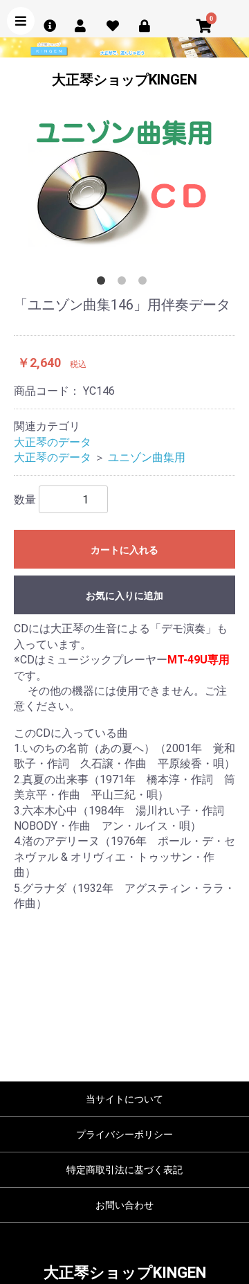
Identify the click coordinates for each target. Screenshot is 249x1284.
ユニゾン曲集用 (146, 457)
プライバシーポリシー (124, 1134)
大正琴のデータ (52, 442)
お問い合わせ (124, 1205)
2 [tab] (124, 283)
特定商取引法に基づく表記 (124, 1169)
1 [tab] (104, 283)
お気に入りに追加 (124, 595)
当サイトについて (124, 1099)
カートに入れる (124, 549)
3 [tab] (145, 283)
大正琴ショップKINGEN (124, 79)
